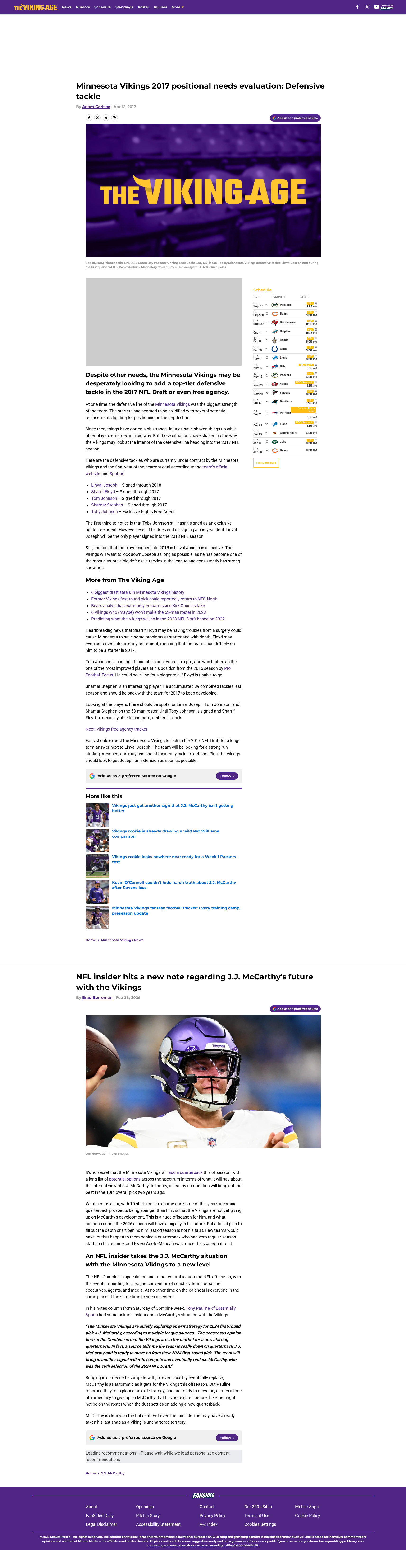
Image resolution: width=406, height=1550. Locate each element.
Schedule (102, 7)
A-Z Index (209, 1524)
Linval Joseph (104, 484)
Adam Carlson (96, 106)
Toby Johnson (104, 511)
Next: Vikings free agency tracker (116, 729)
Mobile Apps (307, 1506)
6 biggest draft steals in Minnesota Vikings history (137, 592)
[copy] (114, 117)
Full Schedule (266, 462)
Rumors (83, 7)
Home (91, 940)
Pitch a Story (148, 1515)
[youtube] (376, 7)
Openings (145, 1506)
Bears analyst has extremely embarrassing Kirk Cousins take (148, 605)
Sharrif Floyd (103, 491)
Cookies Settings (260, 1524)
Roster (143, 7)
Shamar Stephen (107, 504)
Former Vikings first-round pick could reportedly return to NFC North (154, 598)
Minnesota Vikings (172, 404)
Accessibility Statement (158, 1524)
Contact (207, 1506)
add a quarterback (186, 1172)
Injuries (160, 7)
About (91, 1506)
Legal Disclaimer (101, 1524)
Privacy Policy (212, 1515)
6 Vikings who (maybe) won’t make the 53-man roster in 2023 (148, 612)
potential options (125, 1179)
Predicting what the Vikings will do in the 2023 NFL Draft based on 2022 (158, 618)
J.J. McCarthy (112, 1473)
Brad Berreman (97, 997)
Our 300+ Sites (258, 1506)
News (66, 7)
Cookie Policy (307, 1515)
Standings (124, 7)
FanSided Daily (100, 1515)
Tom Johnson (104, 498)
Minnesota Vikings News (122, 940)
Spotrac (116, 473)
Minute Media (60, 1537)
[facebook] (357, 7)
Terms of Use (256, 1515)
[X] (367, 7)
